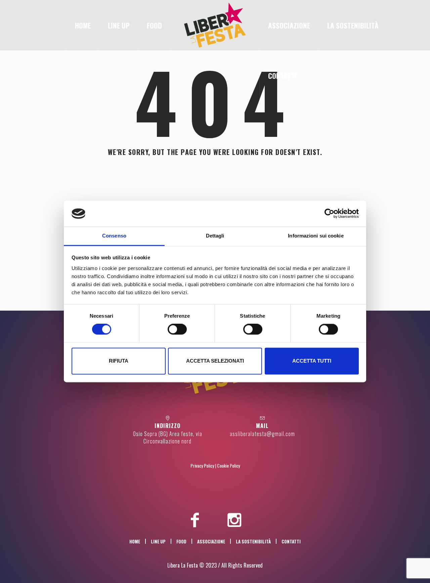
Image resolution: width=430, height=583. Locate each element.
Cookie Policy (228, 465)
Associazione (211, 541)
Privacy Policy (202, 465)
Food (181, 541)
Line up (158, 541)
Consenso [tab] (114, 235)
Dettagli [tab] (215, 235)
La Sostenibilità (253, 541)
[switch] (177, 329)
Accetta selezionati (215, 361)
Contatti (291, 541)
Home (134, 541)
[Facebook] (194, 520)
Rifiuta (118, 361)
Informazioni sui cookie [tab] (315, 235)
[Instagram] (234, 520)
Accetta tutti (311, 361)
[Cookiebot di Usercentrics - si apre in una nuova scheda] (329, 214)
